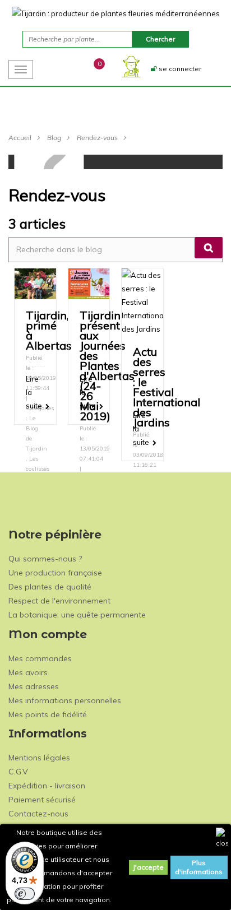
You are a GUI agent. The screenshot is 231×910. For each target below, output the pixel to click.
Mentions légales (39, 758)
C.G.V (18, 772)
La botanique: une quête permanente (77, 615)
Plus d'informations (199, 867)
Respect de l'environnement (59, 601)
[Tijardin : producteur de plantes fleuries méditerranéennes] (116, 13)
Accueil (19, 137)
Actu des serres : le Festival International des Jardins (166, 387)
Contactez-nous (38, 814)
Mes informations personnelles (64, 700)
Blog (54, 137)
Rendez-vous (97, 137)
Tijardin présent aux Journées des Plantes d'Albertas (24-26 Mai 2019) (107, 365)
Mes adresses (33, 686)
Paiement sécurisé (42, 800)
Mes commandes (40, 658)
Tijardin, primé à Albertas (49, 330)
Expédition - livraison (46, 786)
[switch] (25, 894)
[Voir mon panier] (89, 68)
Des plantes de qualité (49, 587)
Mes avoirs (28, 672)
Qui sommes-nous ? (45, 559)
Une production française (55, 573)
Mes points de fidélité (47, 714)
